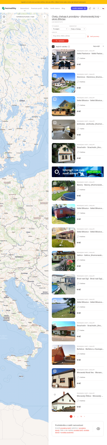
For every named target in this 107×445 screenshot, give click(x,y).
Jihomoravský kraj (90, 16)
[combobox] (69, 35)
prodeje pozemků (67, 432)
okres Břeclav (58, 19)
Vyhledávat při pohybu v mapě (25, 17)
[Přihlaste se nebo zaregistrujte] (98, 8)
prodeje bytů (78, 430)
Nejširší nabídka (61, 47)
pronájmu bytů (65, 428)
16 (81, 416)
